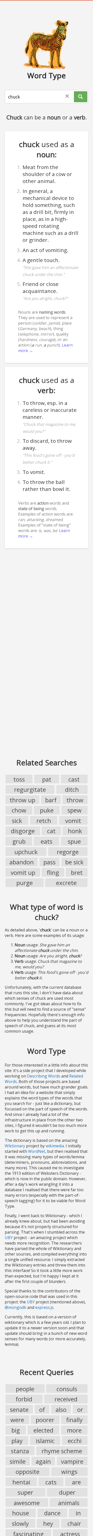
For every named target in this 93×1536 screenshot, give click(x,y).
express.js (44, 1307)
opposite (27, 1471)
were (17, 1420)
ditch (72, 789)
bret (77, 872)
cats (51, 1482)
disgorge (23, 831)
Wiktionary (15, 1146)
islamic (45, 1441)
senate (19, 1409)
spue (74, 841)
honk (75, 831)
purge (24, 883)
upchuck (26, 852)
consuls (67, 1389)
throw (74, 800)
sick (17, 820)
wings (69, 1471)
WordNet (36, 1151)
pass (49, 862)
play (17, 1441)
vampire (72, 1461)
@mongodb (15, 1307)
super (25, 1492)
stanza (20, 1451)
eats (46, 841)
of (42, 1409)
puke (47, 810)
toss (19, 779)
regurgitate (30, 789)
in (78, 1513)
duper (67, 1492)
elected (43, 1430)
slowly (20, 1523)
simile (18, 1461)
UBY (9, 1237)
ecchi (75, 1441)
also (61, 1409)
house (20, 1513)
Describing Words (43, 1076)
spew (74, 810)
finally (74, 1420)
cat (51, 831)
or (80, 1409)
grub (19, 841)
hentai (21, 1482)
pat (46, 779)
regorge (68, 852)
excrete (66, 883)
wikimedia (55, 1146)
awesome (27, 1503)
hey (48, 1523)
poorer (45, 1420)
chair (74, 1523)
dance (52, 1513)
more (74, 1430)
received (66, 1399)
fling (53, 872)
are (76, 1482)
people (25, 1389)
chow (19, 810)
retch (43, 820)
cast (74, 779)
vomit (73, 820)
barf (51, 800)
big (15, 1430)
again (43, 1461)
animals (68, 1503)
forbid (24, 1399)
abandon (21, 862)
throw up (22, 800)
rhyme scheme (62, 1451)
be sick (74, 862)
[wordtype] (46, 44)
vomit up (23, 872)
